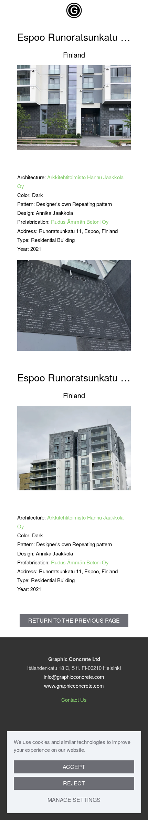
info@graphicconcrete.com (74, 676)
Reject (74, 783)
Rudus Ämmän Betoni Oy (80, 221)
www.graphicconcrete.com (74, 685)
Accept (74, 767)
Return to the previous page (74, 620)
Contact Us (74, 699)
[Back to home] (74, 10)
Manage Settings (74, 800)
